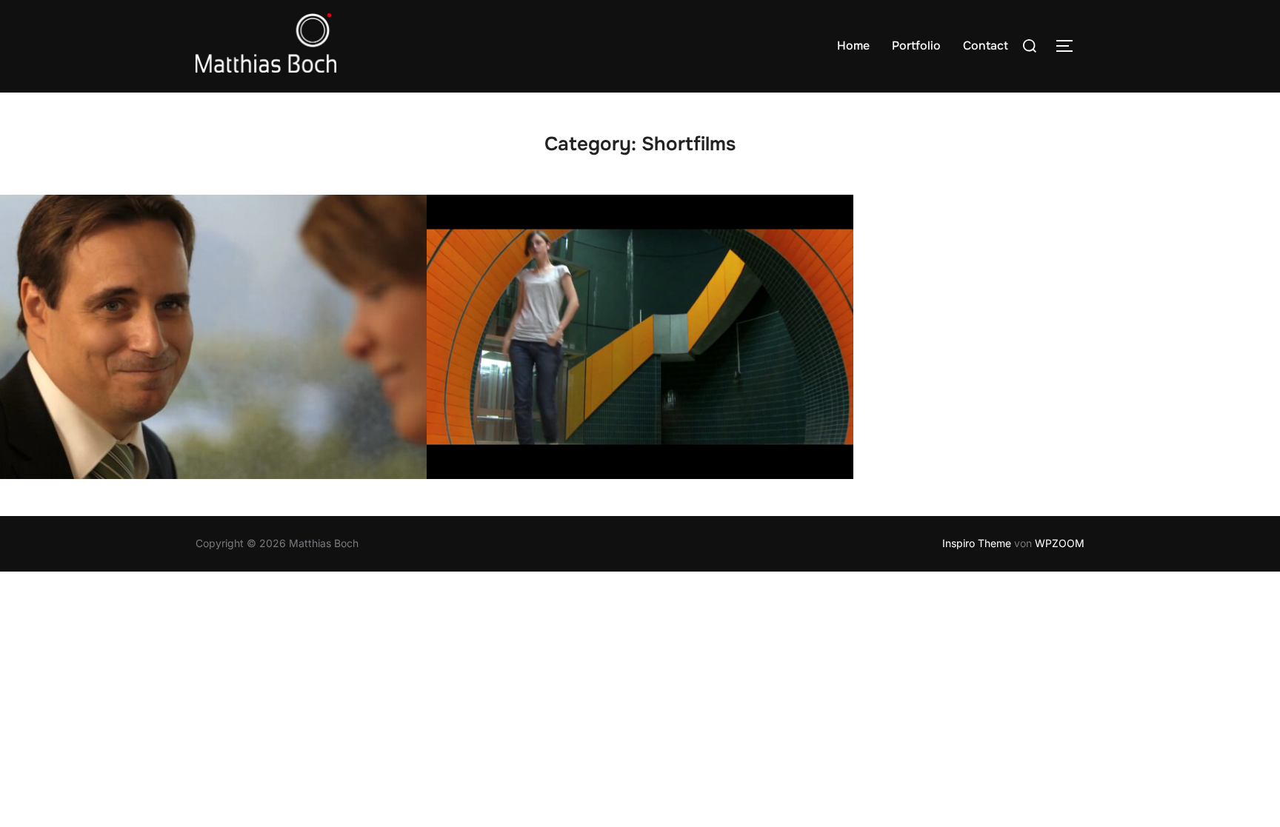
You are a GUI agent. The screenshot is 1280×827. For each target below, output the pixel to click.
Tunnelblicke (640, 337)
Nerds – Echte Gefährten (213, 337)
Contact (985, 45)
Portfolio (916, 45)
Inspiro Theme (976, 543)
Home (853, 45)
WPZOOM (1059, 543)
